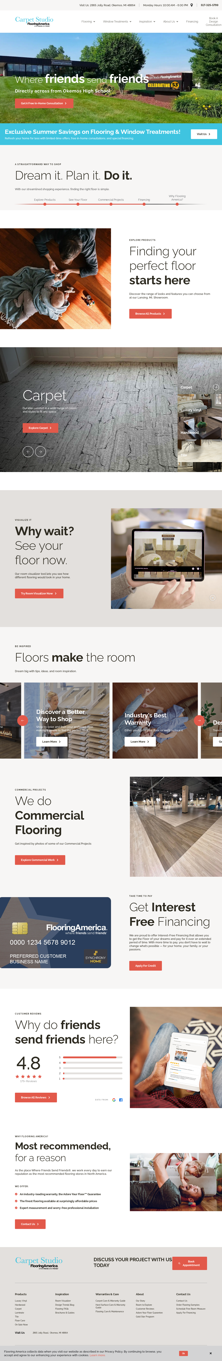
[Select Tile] (216, 455)
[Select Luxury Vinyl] (216, 410)
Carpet (18, 1309)
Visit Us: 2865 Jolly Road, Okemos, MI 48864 (107, 5)
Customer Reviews (145, 1309)
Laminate (19, 1313)
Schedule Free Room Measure (190, 1309)
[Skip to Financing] (144, 204)
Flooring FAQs (62, 1309)
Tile (16, 1316)
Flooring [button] (87, 21)
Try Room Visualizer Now (37, 593)
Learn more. (98, 1355)
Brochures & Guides (64, 1313)
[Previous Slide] (28, 451)
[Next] (199, 720)
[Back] (22, 720)
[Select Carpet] (216, 387)
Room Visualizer (63, 1301)
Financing (192, 21)
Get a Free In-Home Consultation (42, 103)
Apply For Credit (145, 965)
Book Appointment (191, 1263)
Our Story (140, 1301)
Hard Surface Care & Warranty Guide (110, 1306)
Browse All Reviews (33, 1097)
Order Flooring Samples (187, 1305)
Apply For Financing (186, 1313)
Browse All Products (148, 313)
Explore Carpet (38, 427)
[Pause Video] (213, 598)
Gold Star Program (145, 1316)
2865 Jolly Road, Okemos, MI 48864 (50, 1333)
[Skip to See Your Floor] (77, 204)
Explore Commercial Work (38, 860)
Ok (183, 1353)
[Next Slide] (40, 451)
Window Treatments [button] (115, 21)
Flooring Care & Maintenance (110, 1311)
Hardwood (20, 1305)
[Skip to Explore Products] (44, 204)
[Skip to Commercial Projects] (111, 204)
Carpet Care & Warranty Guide (110, 1301)
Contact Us (28, 1224)
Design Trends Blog (64, 1305)
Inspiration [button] (145, 21)
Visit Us (202, 134)
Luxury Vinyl (21, 1301)
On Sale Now (21, 1324)
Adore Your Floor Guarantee (149, 1313)
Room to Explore (144, 1305)
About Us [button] (169, 21)
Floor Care (20, 1320)
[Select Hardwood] (216, 433)
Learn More (49, 741)
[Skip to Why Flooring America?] (177, 204)
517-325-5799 (209, 5)
